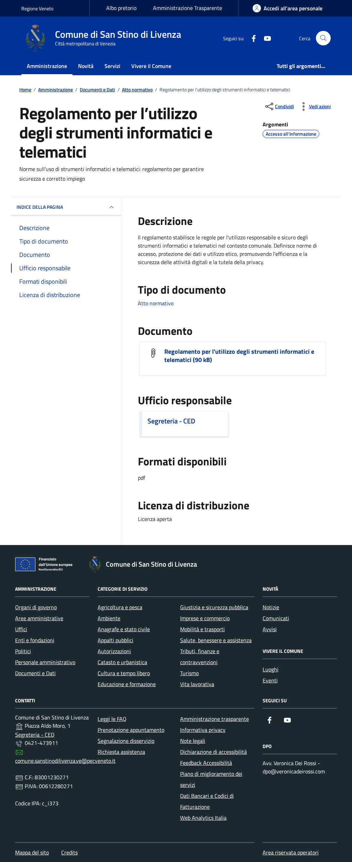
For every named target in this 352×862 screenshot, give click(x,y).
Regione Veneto (37, 8)
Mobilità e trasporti (202, 629)
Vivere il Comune (151, 66)
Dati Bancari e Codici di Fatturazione (207, 801)
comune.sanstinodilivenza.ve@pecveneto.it (65, 761)
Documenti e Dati (35, 673)
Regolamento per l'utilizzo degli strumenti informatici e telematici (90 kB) (239, 356)
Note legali (192, 741)
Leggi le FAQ (112, 719)
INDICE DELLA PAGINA (39, 207)
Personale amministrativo (45, 662)
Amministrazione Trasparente (187, 8)
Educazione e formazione (127, 684)
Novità (86, 66)
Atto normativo (156, 303)
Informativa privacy (203, 730)
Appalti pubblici (115, 640)
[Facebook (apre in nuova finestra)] (251, 38)
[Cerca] (323, 38)
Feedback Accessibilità (206, 763)
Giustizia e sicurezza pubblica (214, 607)
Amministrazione (47, 66)
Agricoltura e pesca (120, 607)
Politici (23, 651)
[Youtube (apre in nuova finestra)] (265, 38)
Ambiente (109, 618)
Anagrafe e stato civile (124, 629)
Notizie (271, 607)
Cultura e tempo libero (124, 673)
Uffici (21, 629)
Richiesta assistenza (121, 752)
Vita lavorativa (197, 684)
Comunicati (276, 618)
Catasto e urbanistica (122, 662)
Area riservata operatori (291, 852)
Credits (69, 852)
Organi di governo (36, 607)
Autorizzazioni (114, 651)
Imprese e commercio (205, 618)
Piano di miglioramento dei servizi (211, 779)
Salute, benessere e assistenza (216, 640)
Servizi (112, 66)
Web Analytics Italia (203, 818)
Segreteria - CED (171, 421)
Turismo (189, 673)
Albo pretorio (121, 8)
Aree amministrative (39, 618)
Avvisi (270, 629)
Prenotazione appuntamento (131, 730)
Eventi (270, 680)
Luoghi (270, 669)
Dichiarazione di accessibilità (213, 752)
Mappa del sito (32, 852)
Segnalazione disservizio (126, 741)
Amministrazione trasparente (214, 719)
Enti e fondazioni (34, 640)
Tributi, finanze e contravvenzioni (199, 656)
